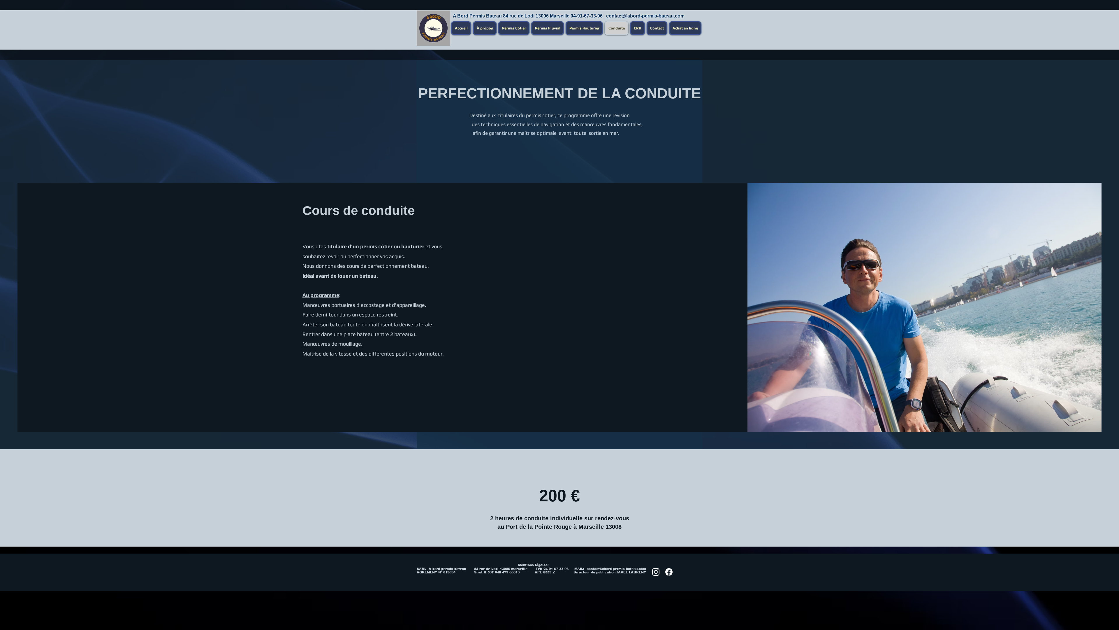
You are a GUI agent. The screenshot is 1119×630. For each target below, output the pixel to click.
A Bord (460, 15)
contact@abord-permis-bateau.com (645, 15)
